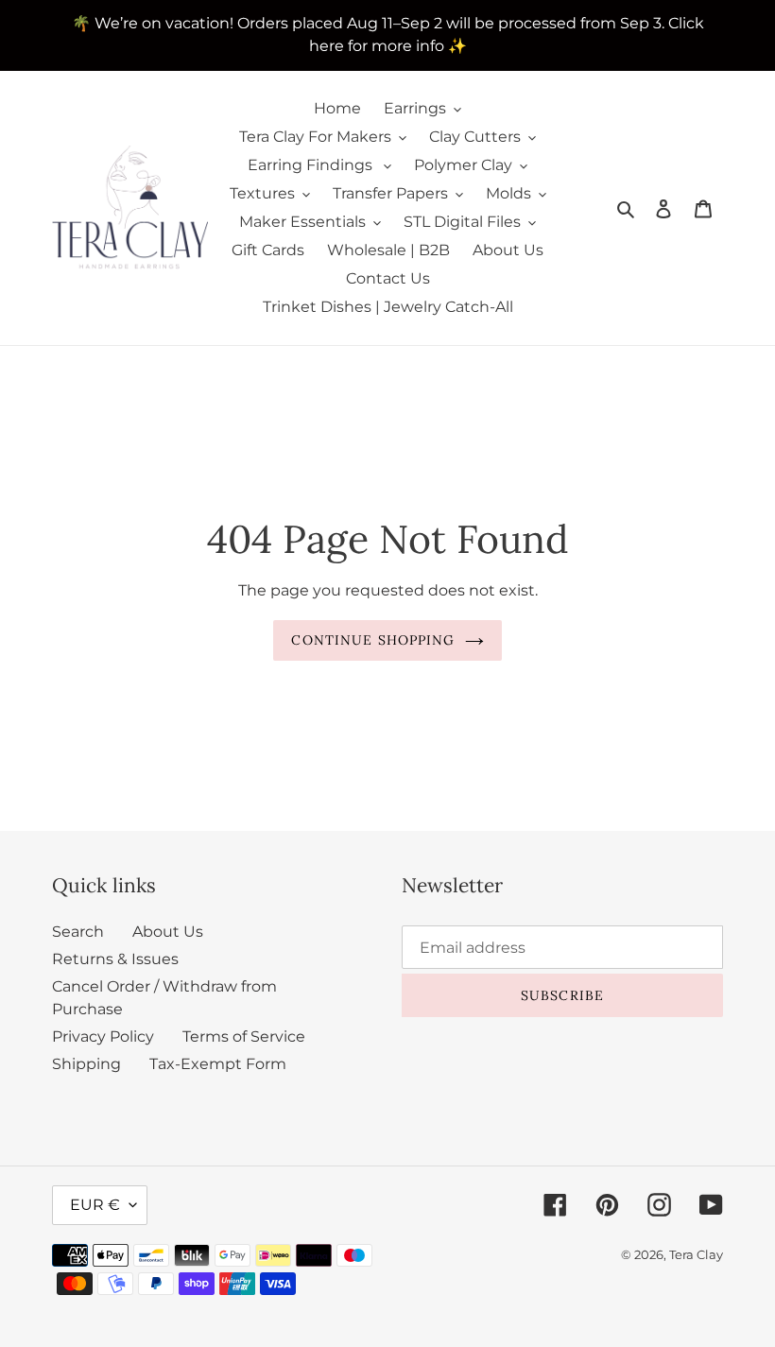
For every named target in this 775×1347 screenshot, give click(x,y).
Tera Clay (696, 1254)
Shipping (86, 1064)
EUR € (95, 1205)
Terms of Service (243, 1036)
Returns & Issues (115, 959)
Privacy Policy (103, 1036)
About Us (167, 932)
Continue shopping (373, 639)
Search (78, 932)
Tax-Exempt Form (217, 1064)
